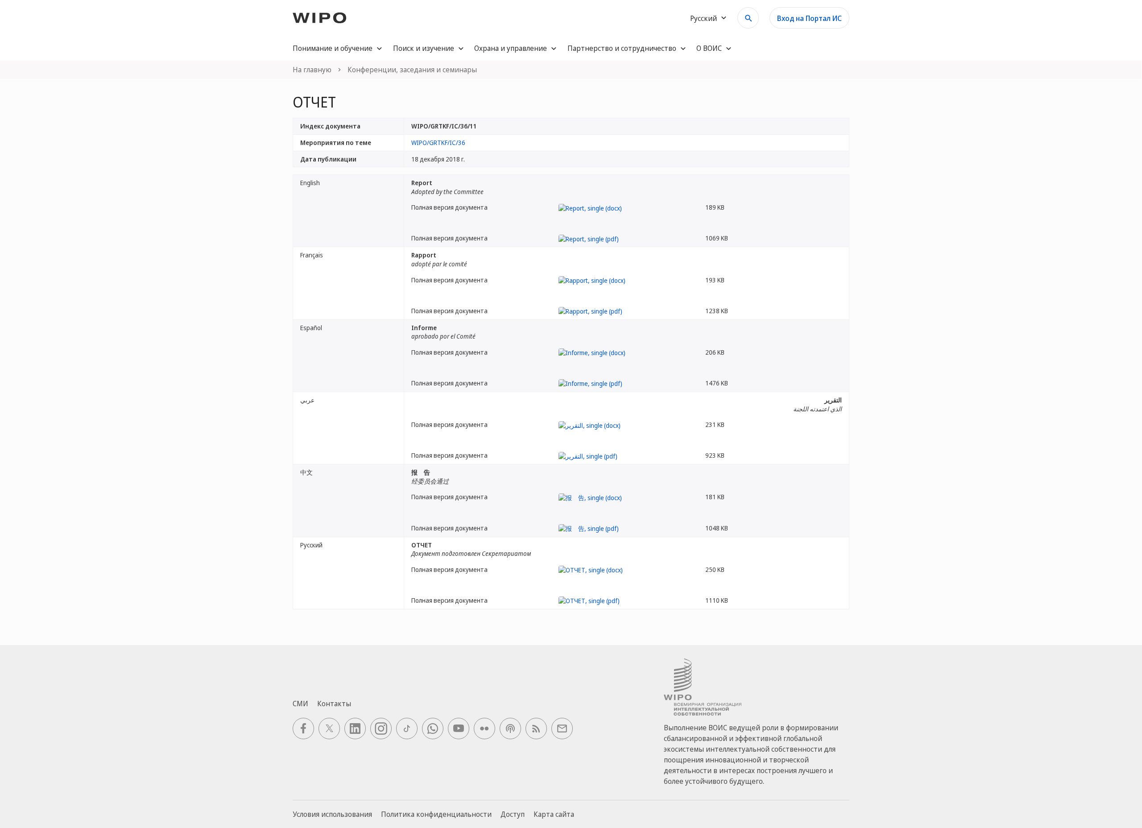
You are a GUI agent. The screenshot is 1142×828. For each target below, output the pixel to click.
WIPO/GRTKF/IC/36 (438, 142)
